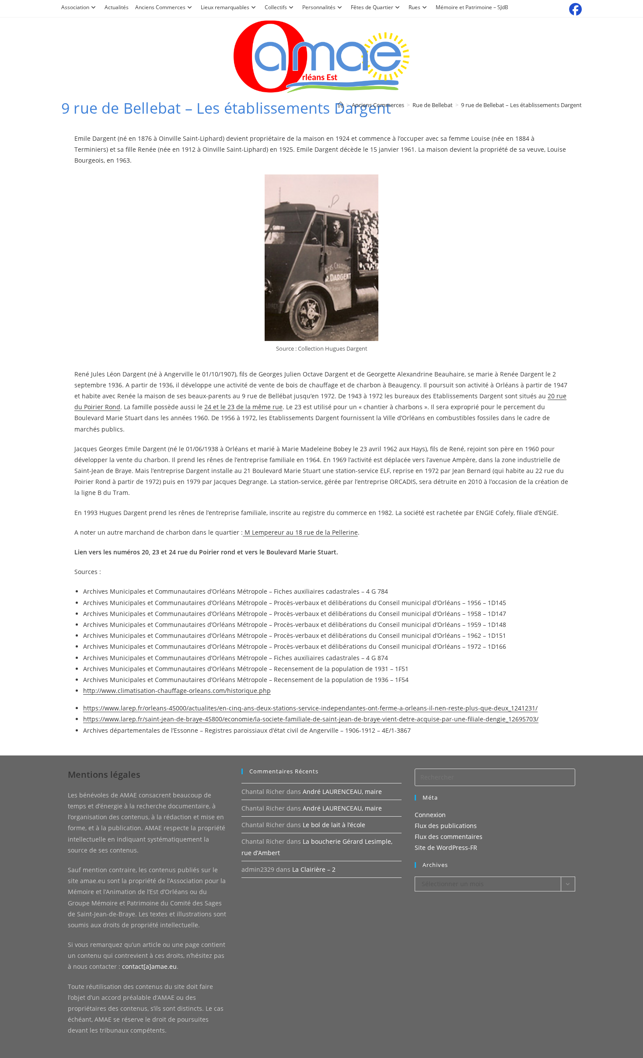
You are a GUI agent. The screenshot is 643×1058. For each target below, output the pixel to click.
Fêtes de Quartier (372, 7)
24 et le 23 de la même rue (243, 407)
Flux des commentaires (448, 836)
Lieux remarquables (225, 7)
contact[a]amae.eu (149, 966)
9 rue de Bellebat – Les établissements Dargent (521, 105)
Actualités (117, 7)
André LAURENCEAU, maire (342, 791)
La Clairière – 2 (313, 869)
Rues (414, 7)
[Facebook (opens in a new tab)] (574, 9)
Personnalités (318, 7)
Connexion (430, 815)
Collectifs (276, 7)
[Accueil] (340, 105)
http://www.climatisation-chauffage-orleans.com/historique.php (177, 690)
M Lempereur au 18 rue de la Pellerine (300, 532)
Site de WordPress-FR (446, 847)
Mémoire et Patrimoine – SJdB (472, 7)
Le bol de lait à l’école (334, 825)
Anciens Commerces (160, 7)
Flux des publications (446, 825)
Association (75, 7)
